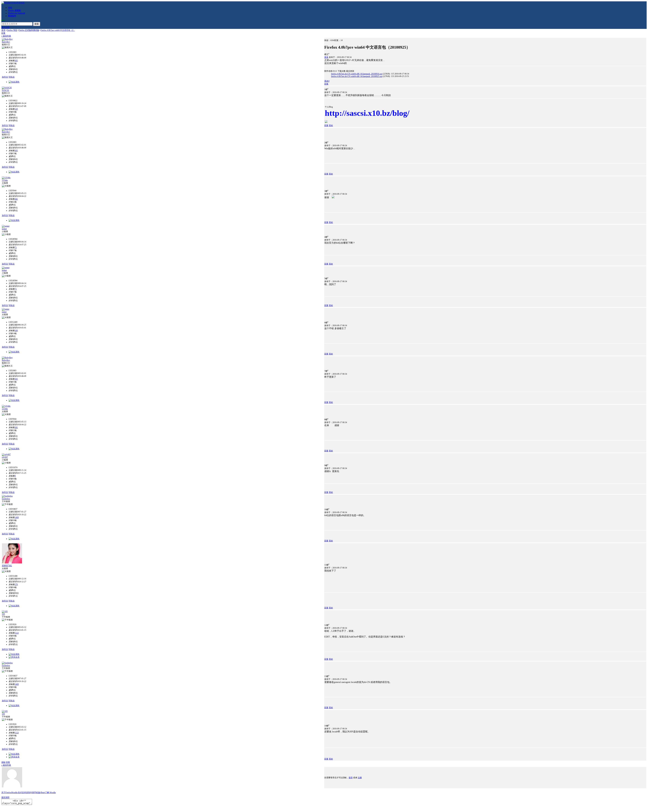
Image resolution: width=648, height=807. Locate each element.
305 (16, 60)
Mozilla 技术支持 (18, 792)
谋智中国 (30, 792)
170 (16, 584)
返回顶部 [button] (5, 797)
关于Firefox (6, 792)
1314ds (5, 180)
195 (3, 614)
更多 (326, 57)
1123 (17, 633)
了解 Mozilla (50, 792)
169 (16, 330)
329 (16, 109)
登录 (3, 27)
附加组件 (12, 16)
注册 (7, 27)
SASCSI (5, 90)
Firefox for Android (16, 13)
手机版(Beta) (39, 792)
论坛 (10, 7)
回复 (3, 33)
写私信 (11, 77)
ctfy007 (5, 457)
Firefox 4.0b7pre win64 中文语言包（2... (57, 30)
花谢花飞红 (7, 565)
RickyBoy (6, 42)
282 (16, 199)
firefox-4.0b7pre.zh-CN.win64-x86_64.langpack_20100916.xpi (356, 74)
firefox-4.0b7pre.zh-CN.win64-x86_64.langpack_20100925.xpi (356, 76)
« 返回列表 (6, 36)
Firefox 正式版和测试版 (29, 30)
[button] (326, 81)
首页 (3, 30)
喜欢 (331, 125)
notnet (4, 229)
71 (16, 247)
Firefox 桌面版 (14, 10)
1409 (17, 517)
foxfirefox (6, 499)
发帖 (3, 762)
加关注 (5, 77)
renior (4, 312)
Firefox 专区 (12, 30)
